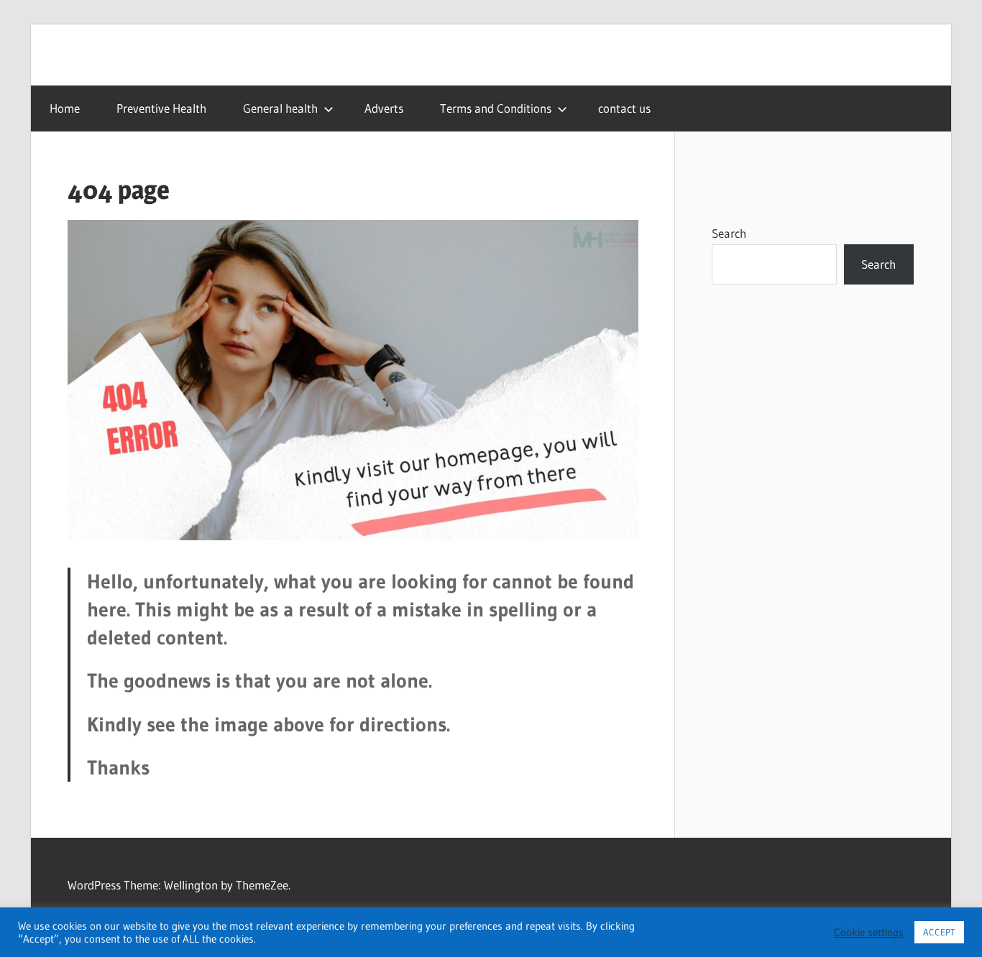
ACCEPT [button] (939, 932)
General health (280, 108)
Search (729, 233)
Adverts (383, 108)
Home (65, 108)
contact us (624, 108)
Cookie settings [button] (869, 932)
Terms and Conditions (495, 108)
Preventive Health (161, 108)
